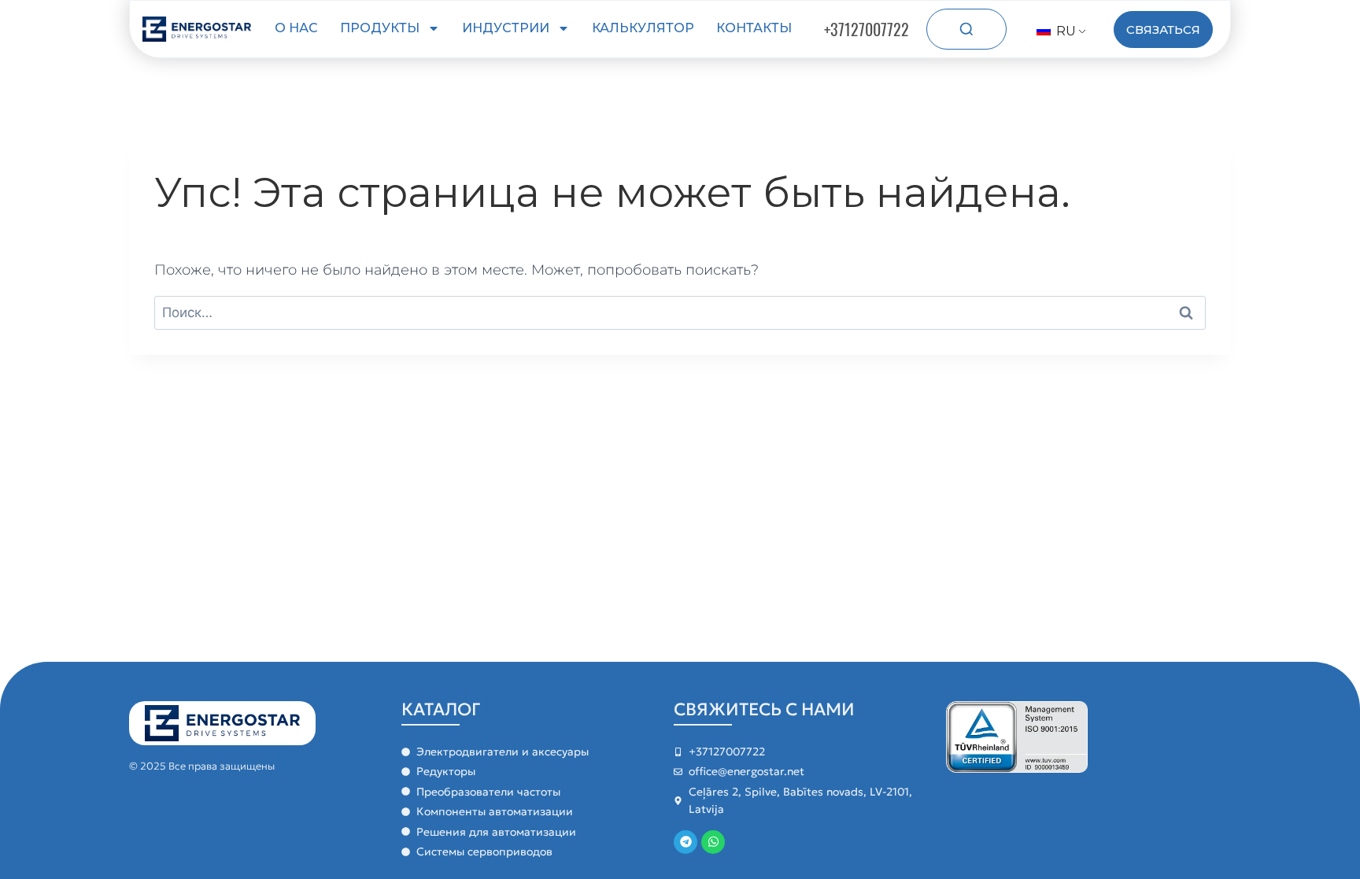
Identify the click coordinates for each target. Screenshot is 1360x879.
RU (1064, 31)
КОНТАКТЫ (754, 27)
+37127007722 (866, 29)
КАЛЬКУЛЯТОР (643, 27)
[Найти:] (680, 312)
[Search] (966, 29)
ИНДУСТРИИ (505, 27)
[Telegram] (685, 842)
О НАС (296, 27)
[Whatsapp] (713, 842)
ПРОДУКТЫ (379, 27)
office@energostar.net (746, 771)
